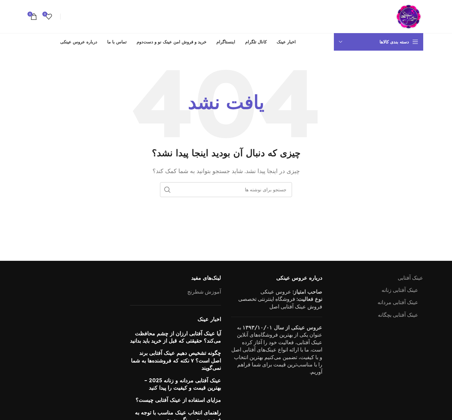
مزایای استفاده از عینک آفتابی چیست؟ (178, 400)
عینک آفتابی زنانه (400, 290)
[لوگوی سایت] (408, 16)
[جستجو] (167, 189)
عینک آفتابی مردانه (398, 302)
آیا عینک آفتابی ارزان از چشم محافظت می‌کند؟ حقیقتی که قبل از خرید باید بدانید (175, 337)
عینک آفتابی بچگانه (398, 314)
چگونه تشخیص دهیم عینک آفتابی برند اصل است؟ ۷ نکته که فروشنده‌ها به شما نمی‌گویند (176, 360)
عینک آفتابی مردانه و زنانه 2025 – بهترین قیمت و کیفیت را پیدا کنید (182, 384)
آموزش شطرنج (204, 291)
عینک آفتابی (410, 277)
